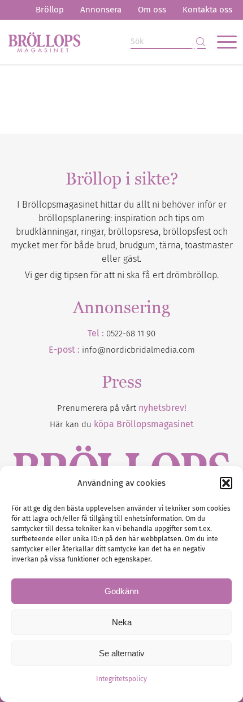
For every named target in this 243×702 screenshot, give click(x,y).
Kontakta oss (207, 10)
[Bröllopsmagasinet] (98, 41)
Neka (122, 622)
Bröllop (50, 10)
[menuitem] (49, 10)
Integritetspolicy (121, 679)
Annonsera (101, 10)
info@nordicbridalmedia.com (138, 350)
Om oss (152, 10)
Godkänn (121, 591)
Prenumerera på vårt (121, 408)
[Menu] (221, 41)
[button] (226, 483)
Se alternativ (122, 653)
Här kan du (122, 424)
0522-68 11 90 (130, 333)
